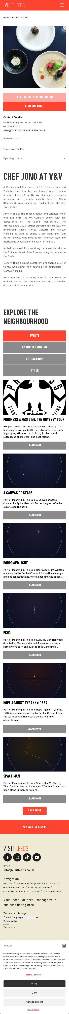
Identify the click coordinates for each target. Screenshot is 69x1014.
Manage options (34, 1002)
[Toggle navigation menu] (62, 5)
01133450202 (11, 126)
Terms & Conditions (52, 892)
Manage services (33, 975)
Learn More (35, 445)
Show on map (11, 138)
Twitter (20, 149)
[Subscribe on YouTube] (36, 857)
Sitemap (36, 892)
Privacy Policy (10, 892)
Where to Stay (22, 884)
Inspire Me (36, 884)
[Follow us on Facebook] (7, 857)
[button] (64, 945)
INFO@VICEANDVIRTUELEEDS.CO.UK (24, 130)
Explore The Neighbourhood (35, 97)
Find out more (34, 106)
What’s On (8, 884)
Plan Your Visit (51, 884)
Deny (34, 993)
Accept (34, 984)
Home (6, 17)
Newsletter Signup (34, 827)
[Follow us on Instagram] (17, 857)
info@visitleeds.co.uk (18, 870)
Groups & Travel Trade (14, 888)
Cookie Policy (33, 1010)
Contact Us (24, 892)
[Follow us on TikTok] (27, 857)
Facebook (8, 149)
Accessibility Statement (38, 888)
